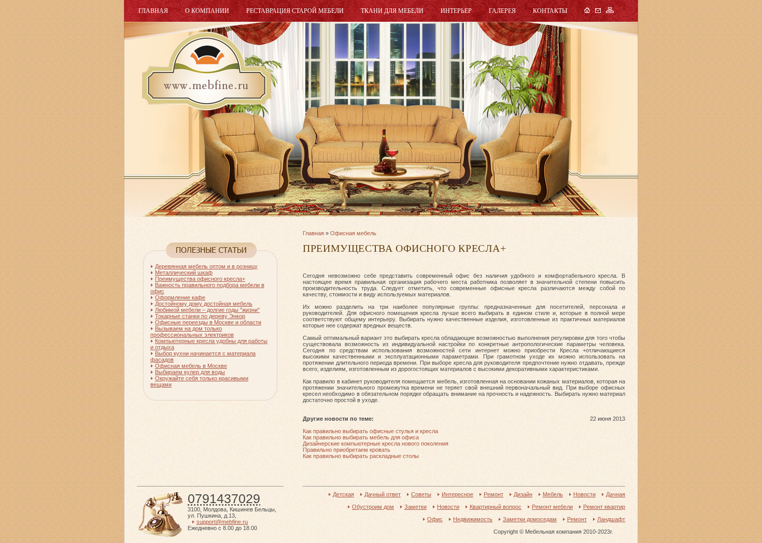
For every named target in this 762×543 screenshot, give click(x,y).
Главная (153, 11)
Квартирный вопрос (495, 507)
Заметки (415, 507)
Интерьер (456, 11)
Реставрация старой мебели (295, 11)
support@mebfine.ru (222, 522)
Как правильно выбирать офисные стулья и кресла (370, 431)
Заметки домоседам (530, 519)
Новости (584, 494)
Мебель (205, 71)
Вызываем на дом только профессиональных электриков (192, 331)
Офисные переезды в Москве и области (208, 322)
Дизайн (523, 494)
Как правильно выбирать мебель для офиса (361, 437)
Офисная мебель (353, 233)
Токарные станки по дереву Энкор (200, 316)
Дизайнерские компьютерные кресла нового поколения (375, 443)
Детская (343, 494)
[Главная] (587, 11)
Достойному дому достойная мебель (203, 304)
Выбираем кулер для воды (190, 372)
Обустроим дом (373, 507)
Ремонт (493, 494)
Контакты (550, 11)
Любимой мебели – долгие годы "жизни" (207, 310)
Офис (435, 519)
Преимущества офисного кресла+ (200, 279)
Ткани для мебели (392, 11)
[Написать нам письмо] (598, 11)
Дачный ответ (382, 494)
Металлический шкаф (184, 272)
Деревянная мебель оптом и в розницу (206, 266)
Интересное (457, 494)
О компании (207, 11)
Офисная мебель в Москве (191, 366)
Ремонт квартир (604, 507)
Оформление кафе (180, 297)
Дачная (615, 494)
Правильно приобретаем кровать (346, 450)
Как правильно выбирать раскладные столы (361, 456)
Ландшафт (611, 519)
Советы (421, 494)
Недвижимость (472, 519)
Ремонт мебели (552, 507)
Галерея (502, 11)
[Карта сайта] (609, 11)
